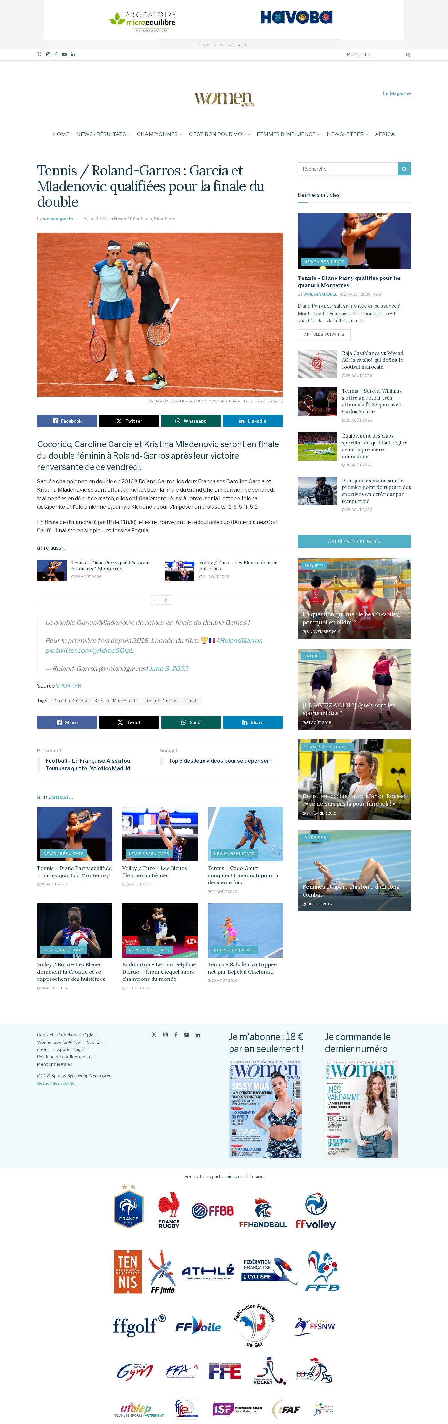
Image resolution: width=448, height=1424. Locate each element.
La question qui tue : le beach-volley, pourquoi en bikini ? (351, 618)
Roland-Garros (161, 700)
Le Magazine (397, 93)
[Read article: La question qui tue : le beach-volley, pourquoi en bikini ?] (354, 598)
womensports (58, 218)
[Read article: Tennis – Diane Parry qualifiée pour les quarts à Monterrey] (52, 570)
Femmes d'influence (327, 747)
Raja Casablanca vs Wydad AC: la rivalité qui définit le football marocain (372, 360)
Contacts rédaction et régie (65, 1034)
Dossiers (315, 838)
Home (61, 134)
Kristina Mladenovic (116, 700)
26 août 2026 (88, 576)
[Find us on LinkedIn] (73, 54)
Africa (385, 134)
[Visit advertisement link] (224, 20)
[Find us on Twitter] (39, 54)
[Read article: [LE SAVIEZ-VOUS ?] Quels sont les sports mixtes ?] (354, 689)
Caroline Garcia (70, 700)
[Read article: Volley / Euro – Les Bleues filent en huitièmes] (179, 570)
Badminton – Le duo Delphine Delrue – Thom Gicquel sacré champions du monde (159, 971)
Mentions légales (54, 1064)
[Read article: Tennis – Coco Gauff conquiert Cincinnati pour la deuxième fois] (245, 834)
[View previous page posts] (154, 600)
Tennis (192, 700)
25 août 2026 (358, 509)
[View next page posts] (166, 600)
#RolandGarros (239, 641)
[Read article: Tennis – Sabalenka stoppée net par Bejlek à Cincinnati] (245, 930)
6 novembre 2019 (323, 631)
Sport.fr (94, 1042)
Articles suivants (327, 334)
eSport (44, 1049)
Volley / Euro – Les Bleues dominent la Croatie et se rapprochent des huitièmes (71, 971)
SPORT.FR (68, 686)
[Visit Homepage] (224, 93)
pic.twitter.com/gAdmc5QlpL (89, 650)
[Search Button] (407, 54)
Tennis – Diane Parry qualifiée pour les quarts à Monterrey (110, 566)
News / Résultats (101, 134)
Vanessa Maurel (320, 294)
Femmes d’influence (286, 134)
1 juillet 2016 (319, 904)
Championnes (157, 134)
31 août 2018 (318, 722)
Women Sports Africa (58, 1042)
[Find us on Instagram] (48, 54)
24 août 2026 (215, 576)
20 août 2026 (224, 980)
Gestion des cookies (56, 1083)
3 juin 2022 (95, 218)
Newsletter (345, 134)
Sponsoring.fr (71, 1049)
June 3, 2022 (168, 668)
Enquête (314, 565)
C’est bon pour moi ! (217, 134)
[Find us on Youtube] (64, 54)
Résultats (165, 218)
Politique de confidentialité (64, 1056)
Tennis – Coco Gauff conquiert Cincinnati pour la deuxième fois (243, 875)
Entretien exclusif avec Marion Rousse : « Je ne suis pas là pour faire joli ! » (354, 800)
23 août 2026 (138, 988)
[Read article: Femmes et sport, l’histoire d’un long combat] (354, 870)
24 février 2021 (321, 813)
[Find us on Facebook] (56, 54)
